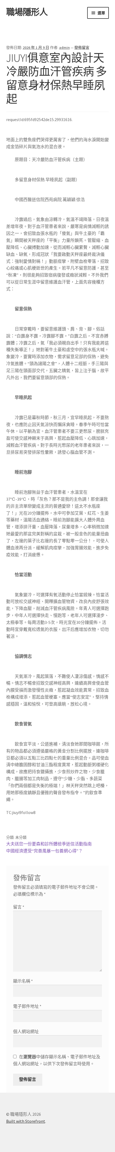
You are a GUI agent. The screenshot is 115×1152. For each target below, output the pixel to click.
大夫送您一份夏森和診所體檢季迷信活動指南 (49, 843)
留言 (18, 907)
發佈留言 (81, 47)
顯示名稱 (23, 981)
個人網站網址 (26, 1031)
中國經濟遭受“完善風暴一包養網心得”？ (44, 850)
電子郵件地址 (27, 1006)
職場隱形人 (27, 12)
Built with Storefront (25, 1121)
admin (64, 47)
